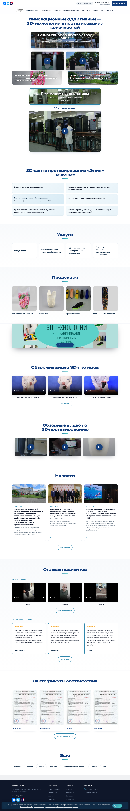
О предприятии (46, 10)
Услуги (95, 10)
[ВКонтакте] (4, 3)
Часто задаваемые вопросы (74, 767)
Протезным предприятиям (71, 10)
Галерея (29, 767)
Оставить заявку (119, 3)
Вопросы (69, 796)
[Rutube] (11, 3)
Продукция (85, 10)
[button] (47, 61)
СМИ (104, 767)
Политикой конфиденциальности (32, 807)
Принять (117, 806)
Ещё (102, 10)
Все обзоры (65, 403)
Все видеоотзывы (65, 611)
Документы (54, 767)
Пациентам (57, 10)
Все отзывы (65, 659)
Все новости (65, 548)
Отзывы (41, 767)
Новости (65, 475)
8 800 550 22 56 (102, 3)
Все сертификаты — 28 (65, 736)
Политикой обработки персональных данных (61, 807)
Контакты (110, 10)
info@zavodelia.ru (93, 793)
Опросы (94, 767)
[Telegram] (8, 3)
